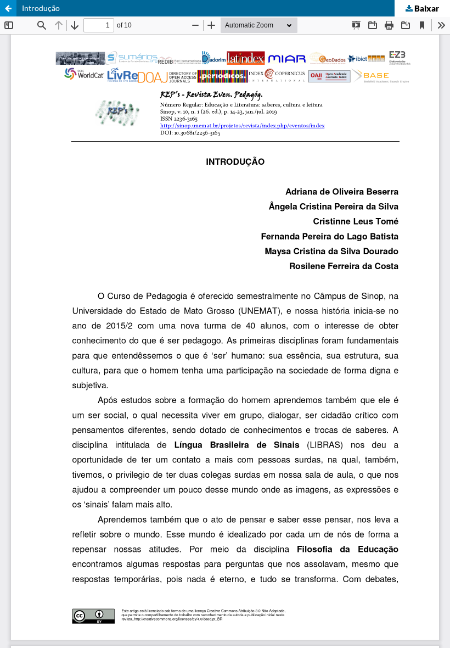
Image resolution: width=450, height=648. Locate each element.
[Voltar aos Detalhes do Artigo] (8, 8)
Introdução (41, 8)
